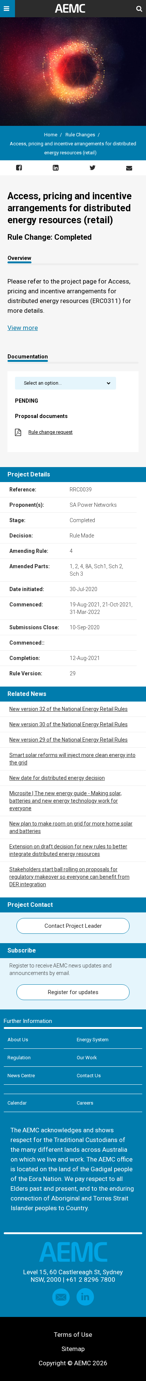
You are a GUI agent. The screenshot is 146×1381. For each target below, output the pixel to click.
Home (50, 134)
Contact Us (89, 1075)
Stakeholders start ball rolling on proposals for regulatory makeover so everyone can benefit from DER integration (69, 876)
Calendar (17, 1103)
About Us (17, 1039)
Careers (85, 1103)
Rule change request (50, 432)
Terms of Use (73, 1334)
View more (22, 327)
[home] (73, 11)
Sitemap (73, 1349)
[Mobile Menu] (7, 8)
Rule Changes (80, 134)
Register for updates (73, 992)
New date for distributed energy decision (57, 778)
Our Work (87, 1057)
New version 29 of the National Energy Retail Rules (68, 740)
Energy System (93, 1039)
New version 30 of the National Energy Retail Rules (68, 724)
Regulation (19, 1057)
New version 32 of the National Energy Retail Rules (68, 709)
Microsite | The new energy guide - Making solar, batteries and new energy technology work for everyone (65, 800)
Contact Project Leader (73, 926)
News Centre (21, 1075)
